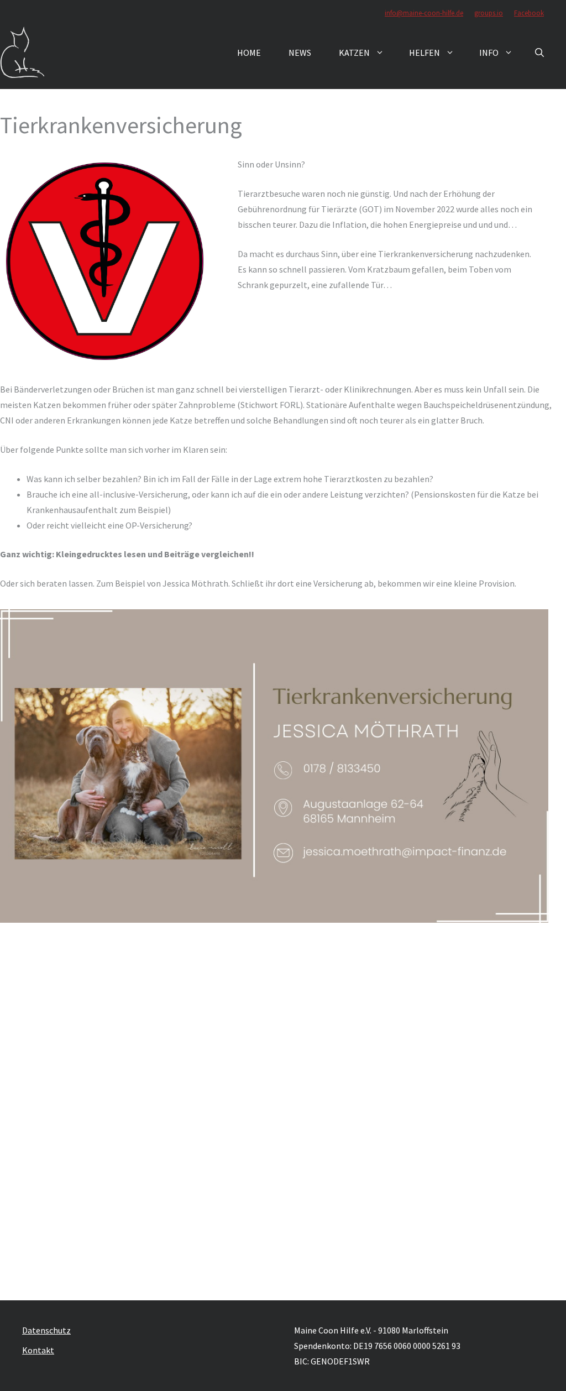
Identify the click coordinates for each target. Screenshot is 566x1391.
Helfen (424, 52)
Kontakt (38, 1350)
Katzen (354, 52)
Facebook (529, 13)
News (300, 52)
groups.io (488, 13)
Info (489, 52)
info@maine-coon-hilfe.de (424, 13)
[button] (539, 52)
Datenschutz (46, 1330)
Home (249, 52)
